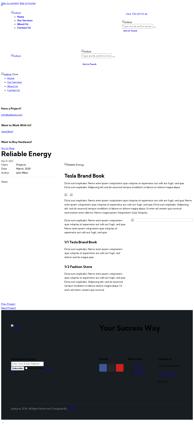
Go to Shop (8, 148)
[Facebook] (103, 368)
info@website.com (11, 114)
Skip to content (10, 3)
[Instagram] (111, 368)
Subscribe (17, 368)
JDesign (72, 408)
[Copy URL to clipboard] (32, 181)
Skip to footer (28, 3)
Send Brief (7, 131)
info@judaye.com (167, 373)
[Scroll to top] (3, 421)
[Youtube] (120, 368)
